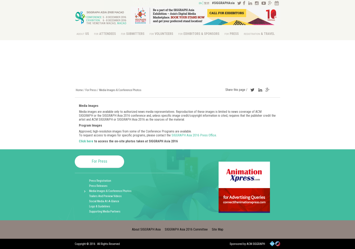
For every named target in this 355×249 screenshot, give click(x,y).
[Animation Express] (244, 212)
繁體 (206, 3)
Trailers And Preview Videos (105, 196)
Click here (86, 141)
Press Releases (98, 186)
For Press (99, 161)
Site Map (217, 229)
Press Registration (100, 181)
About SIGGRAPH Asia (146, 229)
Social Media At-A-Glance (104, 201)
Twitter (252, 89)
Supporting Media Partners (104, 211)
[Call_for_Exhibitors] (205, 24)
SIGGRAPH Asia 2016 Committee (186, 229)
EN (200, 3)
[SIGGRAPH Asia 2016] (101, 25)
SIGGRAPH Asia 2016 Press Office (194, 135)
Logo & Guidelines (99, 206)
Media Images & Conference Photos (110, 191)
